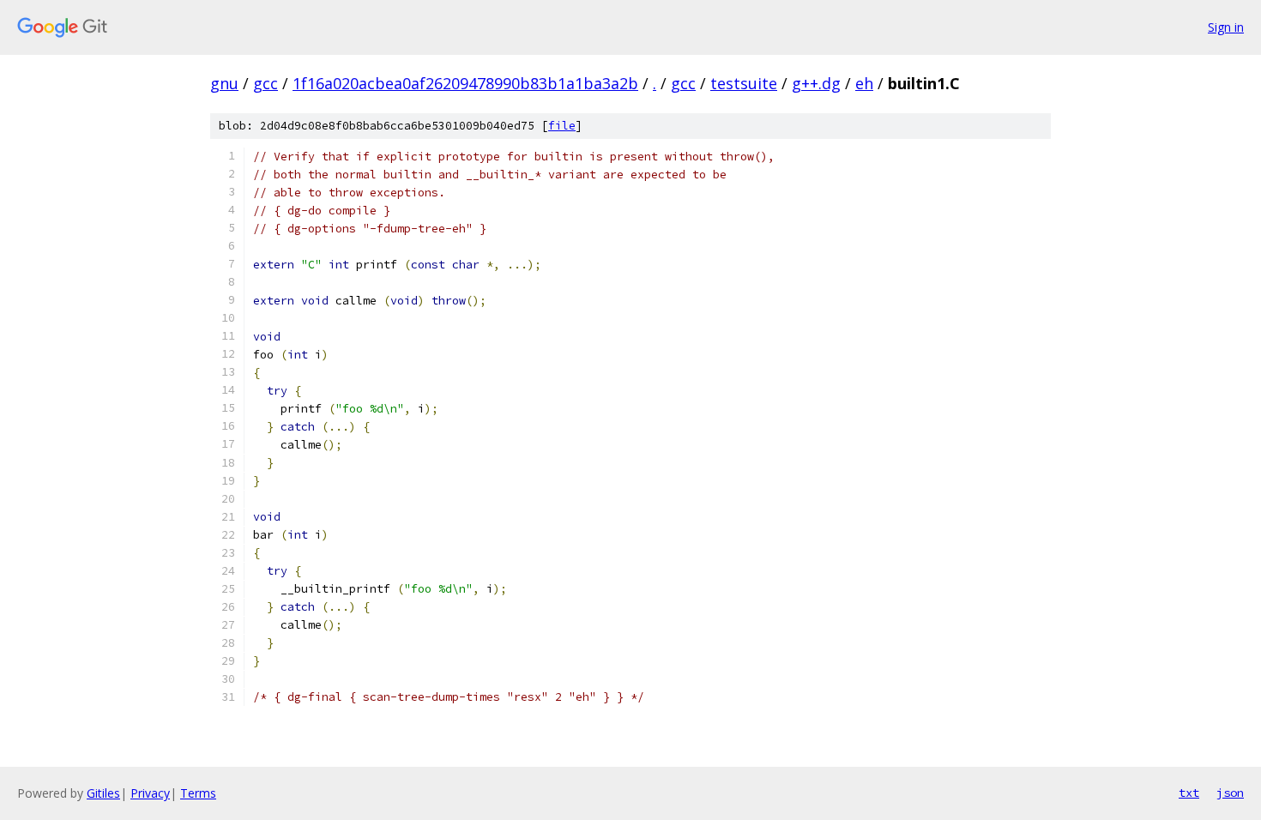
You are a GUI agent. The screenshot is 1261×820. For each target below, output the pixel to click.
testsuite (743, 83)
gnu (224, 83)
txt (1189, 792)
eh (864, 83)
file (562, 125)
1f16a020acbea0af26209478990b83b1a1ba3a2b (465, 83)
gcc (265, 83)
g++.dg (816, 83)
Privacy (150, 793)
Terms (198, 793)
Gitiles (103, 793)
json (1230, 792)
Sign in (1226, 27)
